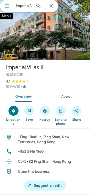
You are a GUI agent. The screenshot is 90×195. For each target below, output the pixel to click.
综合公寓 (13, 86)
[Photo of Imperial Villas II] (45, 30)
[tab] (22, 96)
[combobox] (24, 6)
